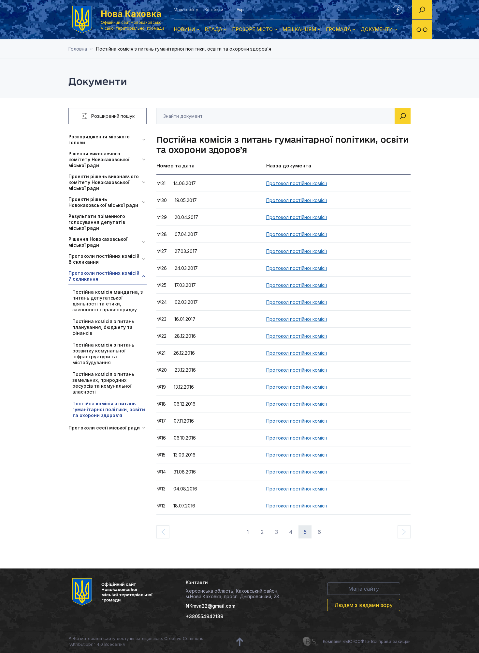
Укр (240, 9)
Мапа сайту (186, 9)
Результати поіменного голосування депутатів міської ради (96, 222)
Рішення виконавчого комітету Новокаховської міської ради (98, 159)
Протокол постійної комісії (296, 183)
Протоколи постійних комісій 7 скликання (103, 276)
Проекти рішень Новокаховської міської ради (103, 202)
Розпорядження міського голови (99, 139)
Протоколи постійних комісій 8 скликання (103, 259)
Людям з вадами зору (364, 605)
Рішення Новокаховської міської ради (97, 242)
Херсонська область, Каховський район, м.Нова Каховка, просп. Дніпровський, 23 (232, 593)
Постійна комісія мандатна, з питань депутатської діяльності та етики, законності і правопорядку (107, 300)
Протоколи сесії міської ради (104, 427)
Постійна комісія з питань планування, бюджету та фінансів (103, 327)
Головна (77, 49)
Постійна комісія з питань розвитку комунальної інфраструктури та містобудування (103, 353)
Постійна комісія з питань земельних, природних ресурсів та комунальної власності (103, 383)
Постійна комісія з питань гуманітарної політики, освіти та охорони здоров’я (108, 409)
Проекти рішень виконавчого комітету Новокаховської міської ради (103, 182)
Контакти (214, 9)
